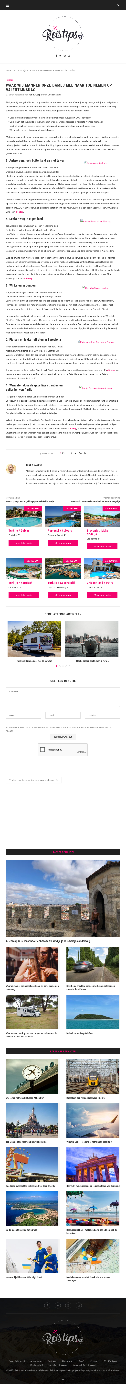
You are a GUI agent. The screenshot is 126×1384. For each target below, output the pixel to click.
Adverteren (36, 1361)
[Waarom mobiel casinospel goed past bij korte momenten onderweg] (33, 964)
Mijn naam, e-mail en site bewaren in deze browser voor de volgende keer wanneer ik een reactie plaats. (59, 729)
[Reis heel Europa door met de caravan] (34, 639)
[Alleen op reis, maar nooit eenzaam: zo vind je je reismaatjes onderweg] (63, 898)
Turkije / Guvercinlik (62, 582)
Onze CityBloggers (57, 1364)
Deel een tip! (36, 1364)
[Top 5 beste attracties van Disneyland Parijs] (33, 1120)
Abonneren (67, 1361)
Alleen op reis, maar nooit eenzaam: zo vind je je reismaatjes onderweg (48, 941)
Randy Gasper (36, 94)
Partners (51, 1361)
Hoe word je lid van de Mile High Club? (24, 1277)
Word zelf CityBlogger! (84, 1364)
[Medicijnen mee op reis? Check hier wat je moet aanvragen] (93, 1256)
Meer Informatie (23, 542)
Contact (94, 1361)
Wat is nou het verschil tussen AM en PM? (25, 1098)
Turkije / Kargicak (20, 582)
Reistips (9, 80)
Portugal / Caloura (60, 530)
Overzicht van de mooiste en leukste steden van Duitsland (93, 1186)
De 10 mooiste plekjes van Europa (21, 1230)
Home (8, 70)
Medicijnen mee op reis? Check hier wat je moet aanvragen (88, 1279)
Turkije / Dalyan (19, 530)
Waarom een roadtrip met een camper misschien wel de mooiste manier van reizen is (31, 1035)
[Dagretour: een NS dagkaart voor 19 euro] (93, 1076)
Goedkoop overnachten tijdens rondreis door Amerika (30, 1186)
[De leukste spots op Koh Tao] (93, 1012)
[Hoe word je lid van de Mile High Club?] (33, 1256)
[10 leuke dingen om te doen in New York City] (91, 639)
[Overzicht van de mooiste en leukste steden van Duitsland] (93, 1164)
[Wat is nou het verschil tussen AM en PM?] (33, 1076)
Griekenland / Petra (100, 582)
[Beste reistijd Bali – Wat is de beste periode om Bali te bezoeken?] (93, 1208)
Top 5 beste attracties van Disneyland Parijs (26, 1142)
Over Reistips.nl (17, 1361)
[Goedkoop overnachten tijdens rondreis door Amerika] (33, 1164)
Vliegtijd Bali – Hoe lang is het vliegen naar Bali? (89, 1142)
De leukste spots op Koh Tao (79, 1033)
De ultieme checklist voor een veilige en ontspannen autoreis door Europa (90, 988)
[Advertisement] (63, 816)
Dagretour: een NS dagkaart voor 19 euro (85, 1098)
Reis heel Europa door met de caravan (34, 661)
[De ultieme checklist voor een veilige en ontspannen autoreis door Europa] (93, 964)
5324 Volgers (110, 1361)
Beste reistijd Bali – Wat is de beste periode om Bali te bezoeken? (91, 1232)
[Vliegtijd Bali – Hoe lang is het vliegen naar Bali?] (93, 1120)
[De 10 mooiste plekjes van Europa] (33, 1208)
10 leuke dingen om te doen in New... (91, 661)
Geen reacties (54, 94)
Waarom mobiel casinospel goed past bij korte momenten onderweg (32, 988)
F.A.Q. (82, 1361)
